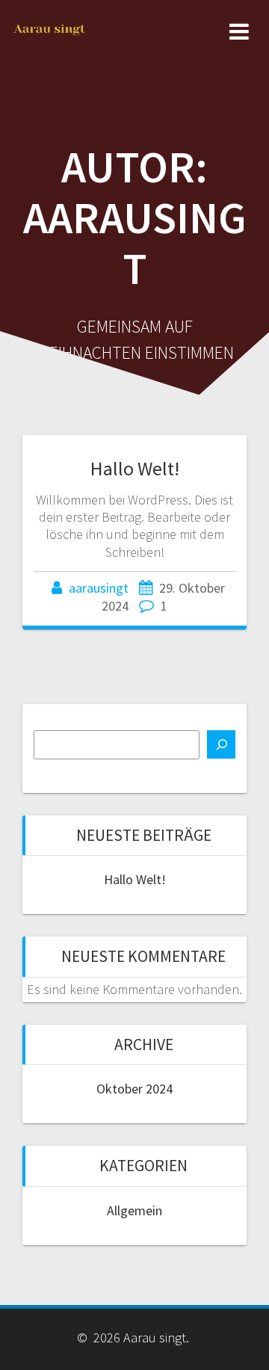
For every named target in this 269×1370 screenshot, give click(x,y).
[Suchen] (221, 744)
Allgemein (134, 1210)
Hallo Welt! (134, 468)
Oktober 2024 (134, 1088)
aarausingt (99, 587)
